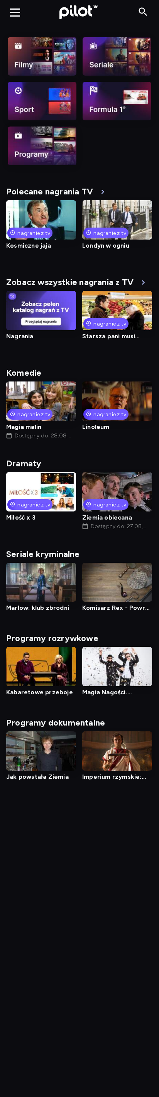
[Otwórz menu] (15, 12)
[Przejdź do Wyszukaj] (143, 12)
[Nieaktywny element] (42, 56)
